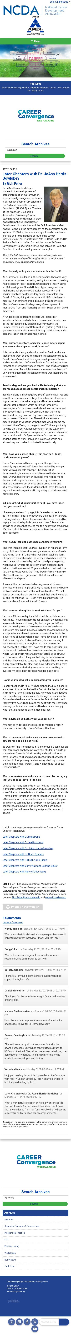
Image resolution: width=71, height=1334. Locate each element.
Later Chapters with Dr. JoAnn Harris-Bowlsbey (28, 848)
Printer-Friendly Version (25, 906)
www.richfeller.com (55, 897)
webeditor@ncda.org (16, 1291)
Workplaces (10, 1253)
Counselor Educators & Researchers (21, 1226)
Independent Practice (14, 1233)
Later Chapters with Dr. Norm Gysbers (23, 854)
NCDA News (10, 1259)
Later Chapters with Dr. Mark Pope (21, 836)
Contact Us (12, 1281)
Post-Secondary (11, 1246)
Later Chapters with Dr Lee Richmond (23, 842)
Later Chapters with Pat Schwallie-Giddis (25, 860)
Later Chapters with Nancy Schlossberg (24, 871)
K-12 (6, 1239)
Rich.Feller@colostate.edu (26, 897)
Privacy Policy (42, 1281)
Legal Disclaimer (26, 1281)
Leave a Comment (13, 922)
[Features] (35, 60)
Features (8, 1219)
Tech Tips (9, 1266)
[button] (5, 69)
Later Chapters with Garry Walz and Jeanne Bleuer (30, 865)
